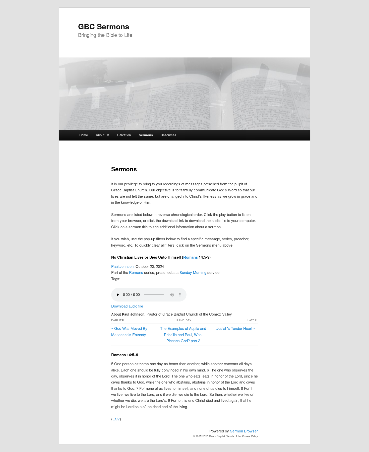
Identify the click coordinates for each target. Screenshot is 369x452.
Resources (168, 134)
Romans (190, 257)
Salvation (124, 134)
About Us (102, 134)
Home (83, 134)
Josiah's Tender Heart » (235, 328)
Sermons (146, 134)
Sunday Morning (192, 272)
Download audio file (127, 306)
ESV (116, 418)
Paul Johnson (122, 266)
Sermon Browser (244, 430)
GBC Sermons (103, 26)
